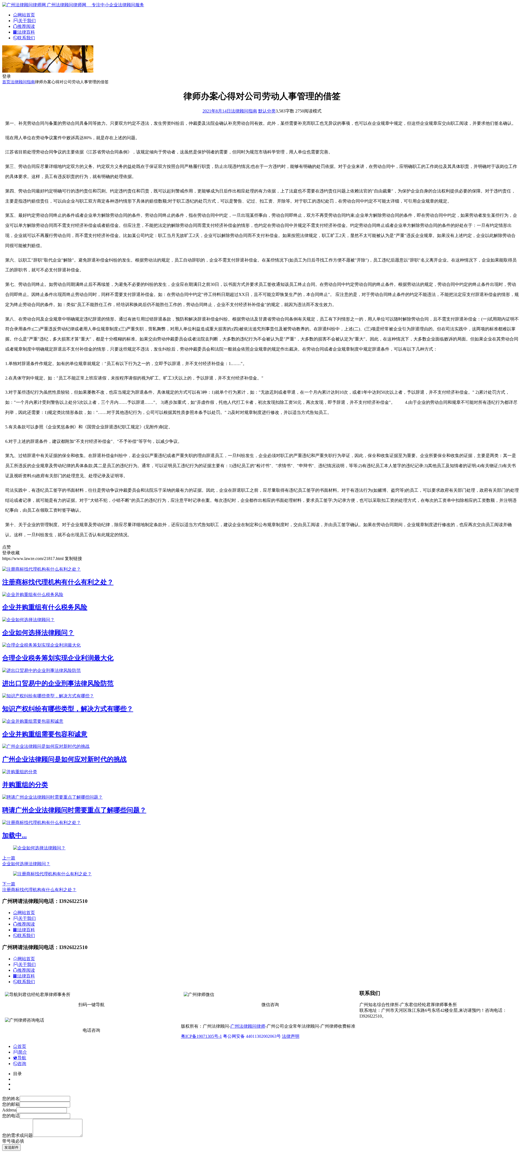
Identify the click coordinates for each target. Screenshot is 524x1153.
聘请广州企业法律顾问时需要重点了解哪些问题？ (74, 810)
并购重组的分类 (25, 784)
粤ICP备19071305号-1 (201, 1036)
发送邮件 (11, 1147)
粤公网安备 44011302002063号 (252, 1036)
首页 (6, 82)
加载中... (14, 835)
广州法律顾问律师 (247, 1026)
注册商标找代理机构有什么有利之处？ (58, 582)
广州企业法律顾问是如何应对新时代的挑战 (64, 759)
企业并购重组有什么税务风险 (44, 607)
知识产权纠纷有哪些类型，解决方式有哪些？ (67, 708)
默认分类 (267, 111)
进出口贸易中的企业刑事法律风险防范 (58, 683)
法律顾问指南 (22, 82)
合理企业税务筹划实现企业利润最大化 (58, 658)
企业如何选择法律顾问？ (38, 632)
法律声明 (290, 1036)
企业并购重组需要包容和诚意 (44, 734)
